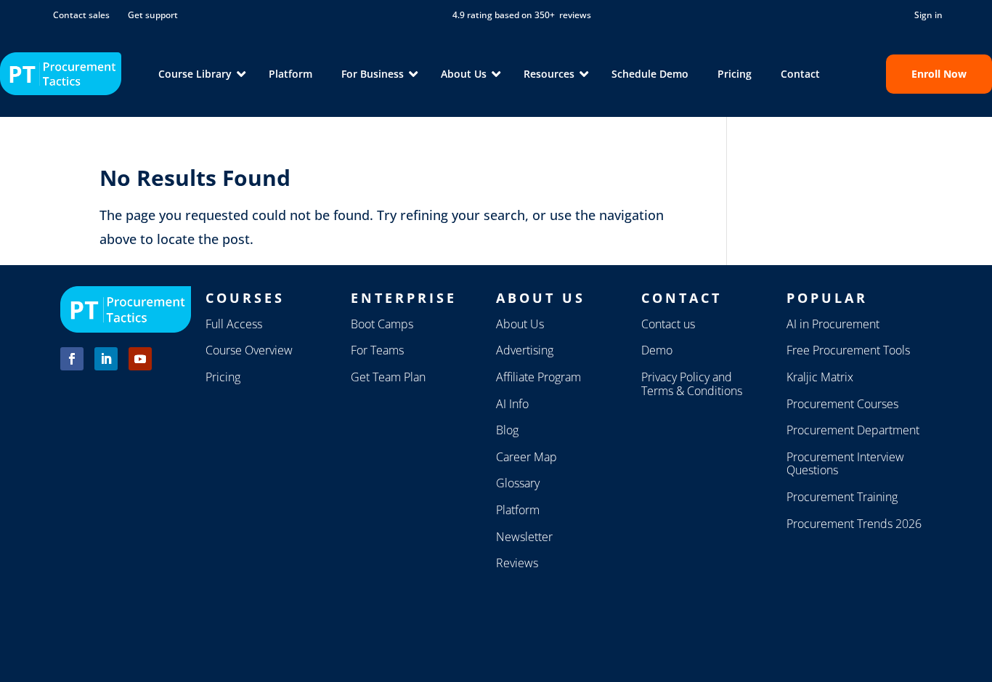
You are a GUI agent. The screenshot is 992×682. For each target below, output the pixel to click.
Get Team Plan (388, 377)
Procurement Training (842, 497)
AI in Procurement (832, 324)
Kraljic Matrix (819, 377)
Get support (153, 15)
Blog (507, 430)
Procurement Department (852, 430)
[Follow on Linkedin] (106, 358)
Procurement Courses (842, 404)
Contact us (668, 324)
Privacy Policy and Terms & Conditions (691, 384)
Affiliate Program (538, 377)
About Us (520, 324)
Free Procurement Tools (848, 350)
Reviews (517, 563)
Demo (656, 350)
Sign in (928, 15)
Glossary (518, 483)
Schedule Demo (649, 74)
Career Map (526, 457)
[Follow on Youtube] (140, 358)
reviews (575, 15)
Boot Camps (382, 324)
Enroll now (939, 74)
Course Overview (249, 350)
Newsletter (524, 537)
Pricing (734, 74)
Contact (800, 74)
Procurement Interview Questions (845, 464)
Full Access (234, 324)
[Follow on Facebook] (72, 358)
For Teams (377, 350)
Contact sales (81, 15)
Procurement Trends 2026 (854, 524)
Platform (290, 74)
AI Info (512, 404)
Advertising (524, 350)
